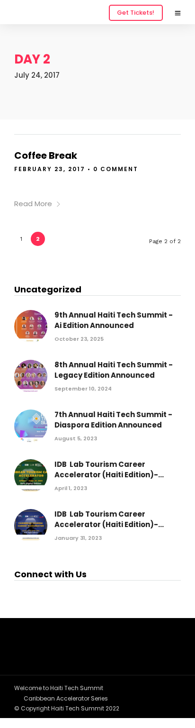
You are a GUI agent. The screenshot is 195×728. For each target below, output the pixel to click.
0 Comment (115, 169)
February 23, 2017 (49, 169)
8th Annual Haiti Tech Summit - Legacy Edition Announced (113, 370)
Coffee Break (45, 155)
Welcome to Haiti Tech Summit (58, 688)
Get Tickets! (135, 12)
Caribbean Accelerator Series (66, 698)
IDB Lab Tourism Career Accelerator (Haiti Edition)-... (109, 469)
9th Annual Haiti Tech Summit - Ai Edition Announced (113, 320)
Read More (33, 204)
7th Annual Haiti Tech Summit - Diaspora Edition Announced (113, 420)
